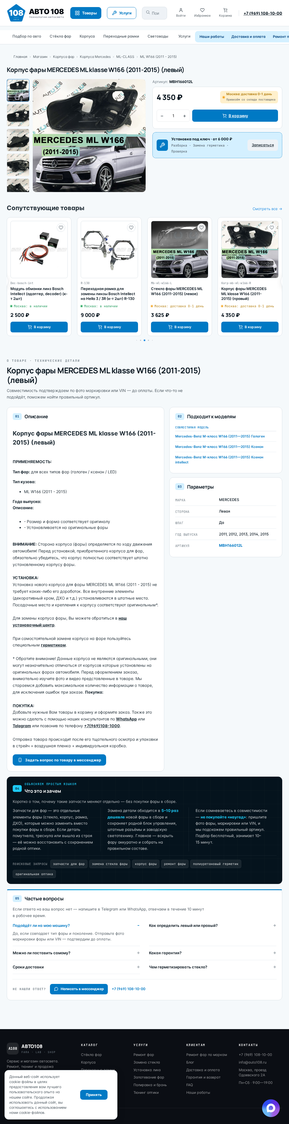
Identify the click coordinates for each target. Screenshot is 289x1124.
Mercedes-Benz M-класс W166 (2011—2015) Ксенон (219, 447)
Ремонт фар (143, 1055)
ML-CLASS (125, 57)
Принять (94, 1094)
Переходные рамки (121, 36)
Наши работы (212, 36)
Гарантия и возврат (203, 1077)
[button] (140, 340)
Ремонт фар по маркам (206, 1055)
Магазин (40, 57)
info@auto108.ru (252, 1062)
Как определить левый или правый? (183, 925)
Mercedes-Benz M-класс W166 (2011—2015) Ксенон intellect (219, 459)
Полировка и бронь (150, 1085)
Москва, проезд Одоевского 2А (252, 1072)
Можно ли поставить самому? (41, 953)
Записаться (263, 145)
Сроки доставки (28, 967)
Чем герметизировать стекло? (178, 967)
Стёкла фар (60, 36)
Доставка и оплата (248, 36)
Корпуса (87, 36)
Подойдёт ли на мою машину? (41, 925)
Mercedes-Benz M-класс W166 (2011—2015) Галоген (220, 436)
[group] (39, 276)
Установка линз (147, 1070)
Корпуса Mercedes (95, 57)
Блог (190, 1062)
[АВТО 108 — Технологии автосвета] (36, 13)
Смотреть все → (267, 208)
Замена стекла (146, 1062)
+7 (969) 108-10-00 (263, 13)
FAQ (189, 1085)
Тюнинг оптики (146, 1092)
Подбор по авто (26, 36)
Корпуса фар (63, 57)
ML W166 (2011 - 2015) (158, 57)
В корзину (238, 115)
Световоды (158, 36)
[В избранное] (61, 227)
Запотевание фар (148, 1077)
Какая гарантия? (165, 953)
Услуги (184, 36)
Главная (20, 57)
